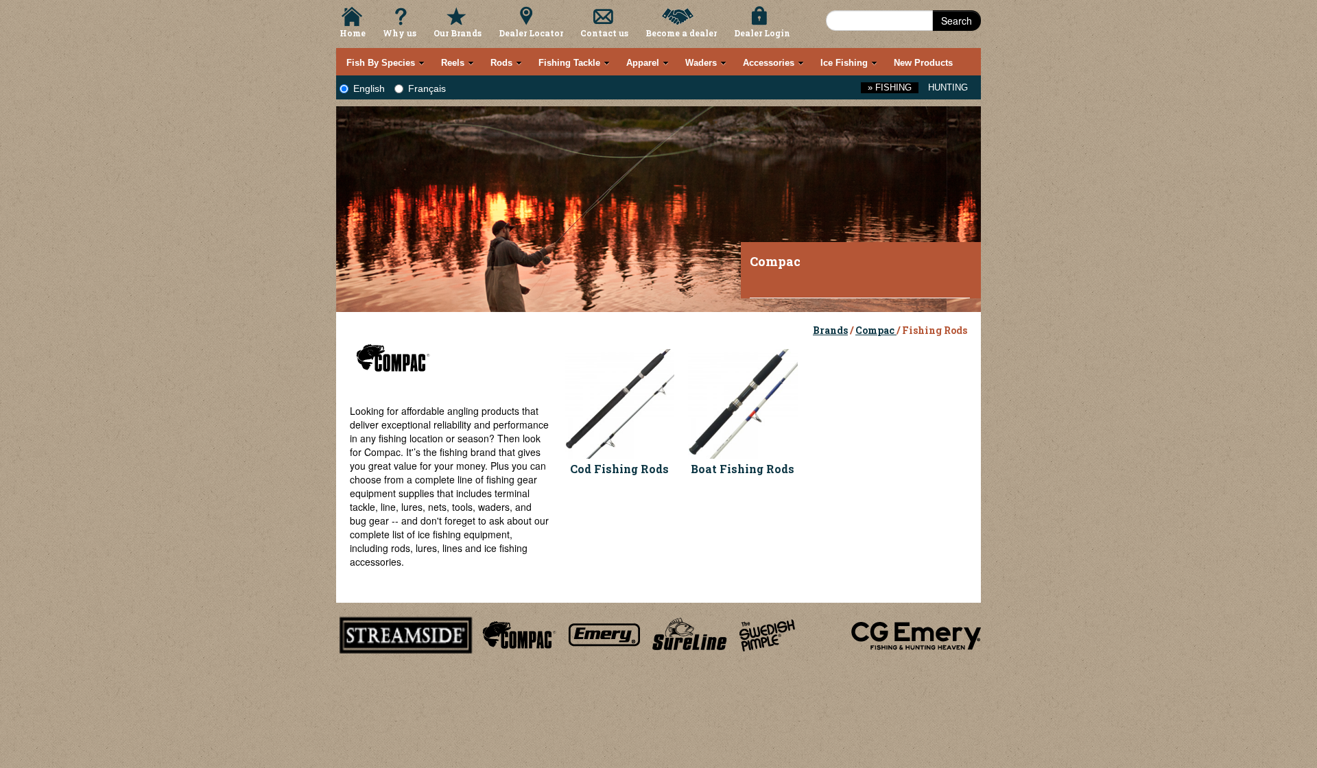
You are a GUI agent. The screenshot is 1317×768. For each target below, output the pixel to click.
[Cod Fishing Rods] (619, 402)
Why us (399, 32)
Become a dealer (681, 32)
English (369, 88)
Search (956, 20)
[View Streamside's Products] (406, 633)
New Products (923, 63)
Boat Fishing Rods (742, 468)
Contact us (604, 32)
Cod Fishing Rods (619, 468)
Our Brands (458, 32)
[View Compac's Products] (517, 633)
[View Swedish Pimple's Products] (767, 633)
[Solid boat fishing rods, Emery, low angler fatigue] (743, 402)
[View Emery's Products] (605, 633)
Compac (876, 330)
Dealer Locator (531, 32)
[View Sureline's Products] (689, 633)
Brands (830, 330)
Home (353, 32)
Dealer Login (762, 32)
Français (427, 88)
